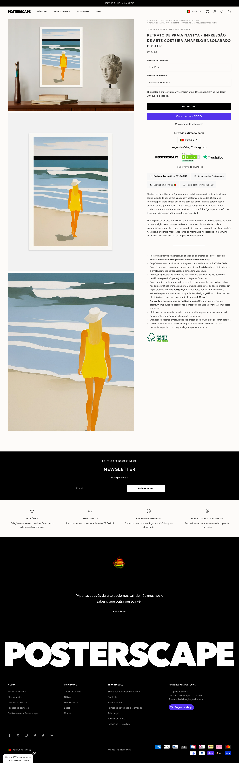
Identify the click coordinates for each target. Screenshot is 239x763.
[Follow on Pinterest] (34, 735)
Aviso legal (113, 713)
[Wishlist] (208, 11)
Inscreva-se (145, 488)
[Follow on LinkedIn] (51, 735)
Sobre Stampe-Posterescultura (124, 691)
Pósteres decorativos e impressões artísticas (180, 20)
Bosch (67, 707)
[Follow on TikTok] (43, 735)
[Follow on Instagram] (26, 735)
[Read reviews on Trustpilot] (189, 158)
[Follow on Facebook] (9, 735)
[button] (18, 758)
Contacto (112, 697)
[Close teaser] (34, 753)
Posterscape (152, 20)
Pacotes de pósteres (18, 707)
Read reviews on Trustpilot (189, 166)
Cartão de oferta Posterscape (23, 713)
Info (98, 11)
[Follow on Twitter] (18, 735)
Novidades (83, 11)
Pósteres (42, 11)
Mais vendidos (62, 11)
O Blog (67, 697)
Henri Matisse (71, 702)
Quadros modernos (17, 702)
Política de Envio (116, 702)
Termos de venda (116, 718)
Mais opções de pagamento (189, 123)
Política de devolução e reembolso (125, 707)
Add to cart (189, 106)
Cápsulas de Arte (72, 691)
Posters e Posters (17, 691)
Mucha (67, 713)
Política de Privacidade (119, 724)
